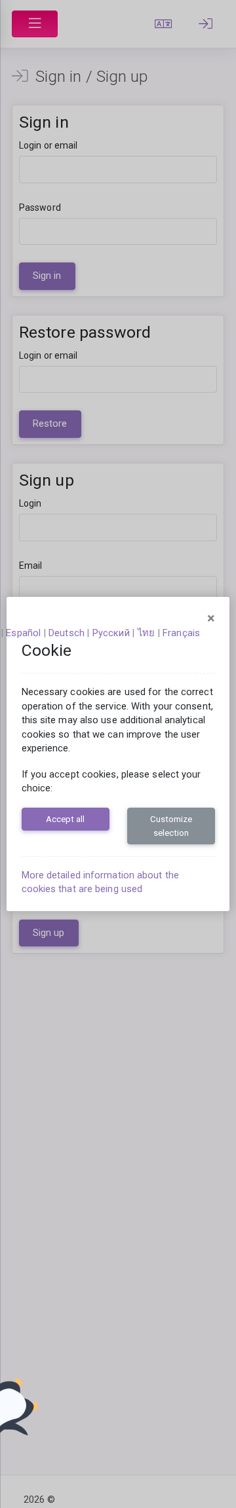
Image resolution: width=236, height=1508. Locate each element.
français (181, 633)
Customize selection (171, 825)
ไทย (146, 633)
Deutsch (67, 633)
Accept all (65, 819)
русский (111, 633)
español (23, 633)
